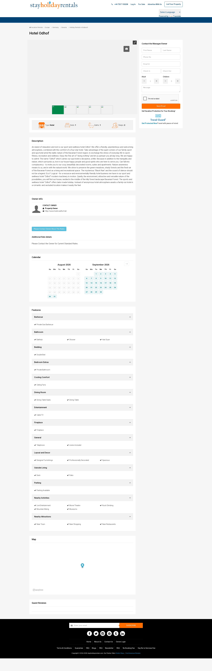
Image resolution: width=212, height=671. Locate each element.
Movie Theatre (74, 505)
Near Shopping (75, 524)
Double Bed (41, 355)
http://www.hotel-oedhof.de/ (56, 211)
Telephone (41, 445)
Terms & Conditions (64, 648)
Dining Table (74, 400)
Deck (38, 475)
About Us (97, 642)
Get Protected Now (149, 123)
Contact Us (108, 642)
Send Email (161, 106)
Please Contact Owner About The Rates (49, 229)
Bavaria (64, 27)
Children (166, 77)
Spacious (106, 460)
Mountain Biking (43, 509)
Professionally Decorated (79, 460)
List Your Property (173, 4)
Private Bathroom (43, 370)
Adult (144, 77)
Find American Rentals (132, 653)
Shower (72, 340)
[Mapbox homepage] (38, 590)
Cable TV (40, 415)
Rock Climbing (107, 505)
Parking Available (43, 490)
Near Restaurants (109, 524)
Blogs (94, 648)
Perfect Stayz (120, 653)
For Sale (141, 4)
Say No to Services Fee (146, 648)
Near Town (41, 524)
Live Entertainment (44, 505)
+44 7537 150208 (121, 4)
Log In (133, 4)
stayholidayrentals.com (95, 653)
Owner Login (121, 642)
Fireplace (40, 430)
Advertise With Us (155, 4)
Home (88, 642)
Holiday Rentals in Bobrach (79, 27)
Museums (73, 509)
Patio (71, 475)
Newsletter (109, 648)
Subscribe (131, 625)
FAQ (87, 648)
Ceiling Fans (41, 385)
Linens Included (75, 445)
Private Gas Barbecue (45, 325)
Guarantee (79, 648)
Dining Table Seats (44, 400)
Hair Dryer (106, 340)
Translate (177, 16)
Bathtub (40, 340)
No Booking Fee (129, 648)
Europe (47, 27)
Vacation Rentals (37, 27)
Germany (56, 27)
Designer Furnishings (45, 460)
